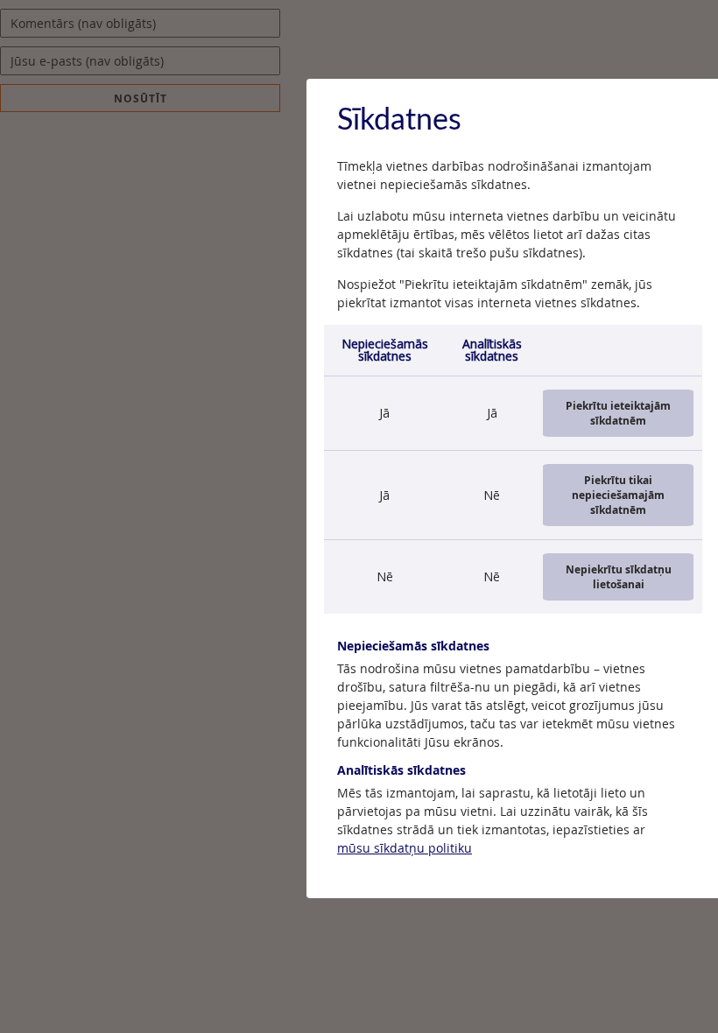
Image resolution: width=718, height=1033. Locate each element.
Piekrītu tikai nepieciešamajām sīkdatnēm (618, 495)
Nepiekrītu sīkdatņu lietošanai (619, 577)
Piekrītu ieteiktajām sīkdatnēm (618, 413)
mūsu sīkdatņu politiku (404, 848)
